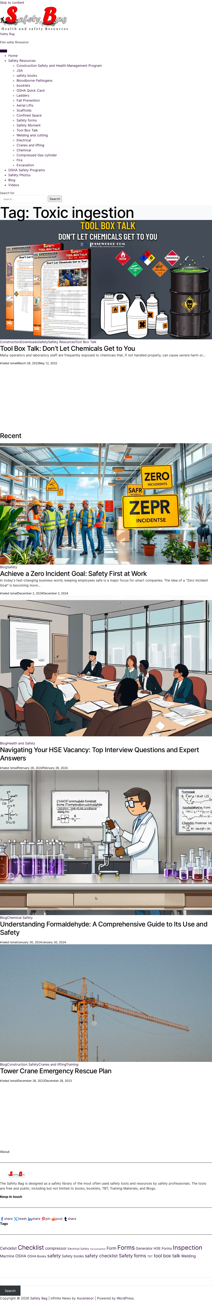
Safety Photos (19, 175)
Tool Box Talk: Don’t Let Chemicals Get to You (67, 348)
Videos (13, 185)
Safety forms (27, 120)
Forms (126, 1247)
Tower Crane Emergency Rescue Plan (56, 1071)
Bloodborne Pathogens (34, 80)
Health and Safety (21, 743)
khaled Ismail (9, 363)
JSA (20, 70)
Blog (11, 180)
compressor (56, 1248)
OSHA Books (36, 1256)
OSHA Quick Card (31, 90)
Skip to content (12, 2)
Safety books (73, 1256)
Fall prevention (98, 1249)
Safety (43, 342)
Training (72, 1064)
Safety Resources (22, 60)
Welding (188, 1256)
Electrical (24, 140)
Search (10, 1291)
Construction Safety (23, 1064)
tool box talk (167, 1255)
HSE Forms (163, 1248)
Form (111, 1248)
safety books (27, 75)
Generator (144, 1248)
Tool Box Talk (27, 130)
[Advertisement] (106, 394)
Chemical (24, 150)
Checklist (31, 1247)
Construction (10, 342)
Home (13, 55)
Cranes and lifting (30, 145)
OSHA (20, 1256)
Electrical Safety (78, 1248)
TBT (150, 1256)
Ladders (23, 95)
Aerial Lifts (25, 105)
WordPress (125, 1298)
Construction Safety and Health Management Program (59, 65)
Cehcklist (8, 1248)
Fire (19, 160)
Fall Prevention (28, 100)
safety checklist (101, 1255)
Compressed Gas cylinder (37, 155)
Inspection (187, 1247)
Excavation (25, 165)
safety (54, 1255)
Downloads (29, 342)
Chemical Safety (20, 917)
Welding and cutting (32, 135)
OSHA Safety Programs (26, 170)
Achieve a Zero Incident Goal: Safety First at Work (73, 573)
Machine (7, 1256)
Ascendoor (85, 1298)
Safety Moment (29, 125)
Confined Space (29, 115)
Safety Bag (7, 34)
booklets (23, 85)
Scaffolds (24, 110)
